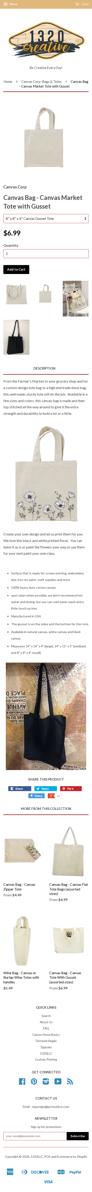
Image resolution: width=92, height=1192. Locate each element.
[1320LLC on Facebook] (22, 1083)
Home (8, 81)
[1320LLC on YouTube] (58, 1083)
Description (44, 368)
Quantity (11, 245)
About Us (46, 1022)
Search (46, 1016)
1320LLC (46, 1053)
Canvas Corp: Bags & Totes (41, 81)
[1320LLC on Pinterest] (34, 1083)
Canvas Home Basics (46, 1034)
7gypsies (46, 1047)
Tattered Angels (46, 1041)
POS (47, 1156)
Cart (85, 4)
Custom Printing (46, 1059)
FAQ (46, 1028)
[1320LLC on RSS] (70, 1083)
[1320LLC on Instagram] (45, 1083)
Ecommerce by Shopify (72, 1156)
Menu (13, 4)
